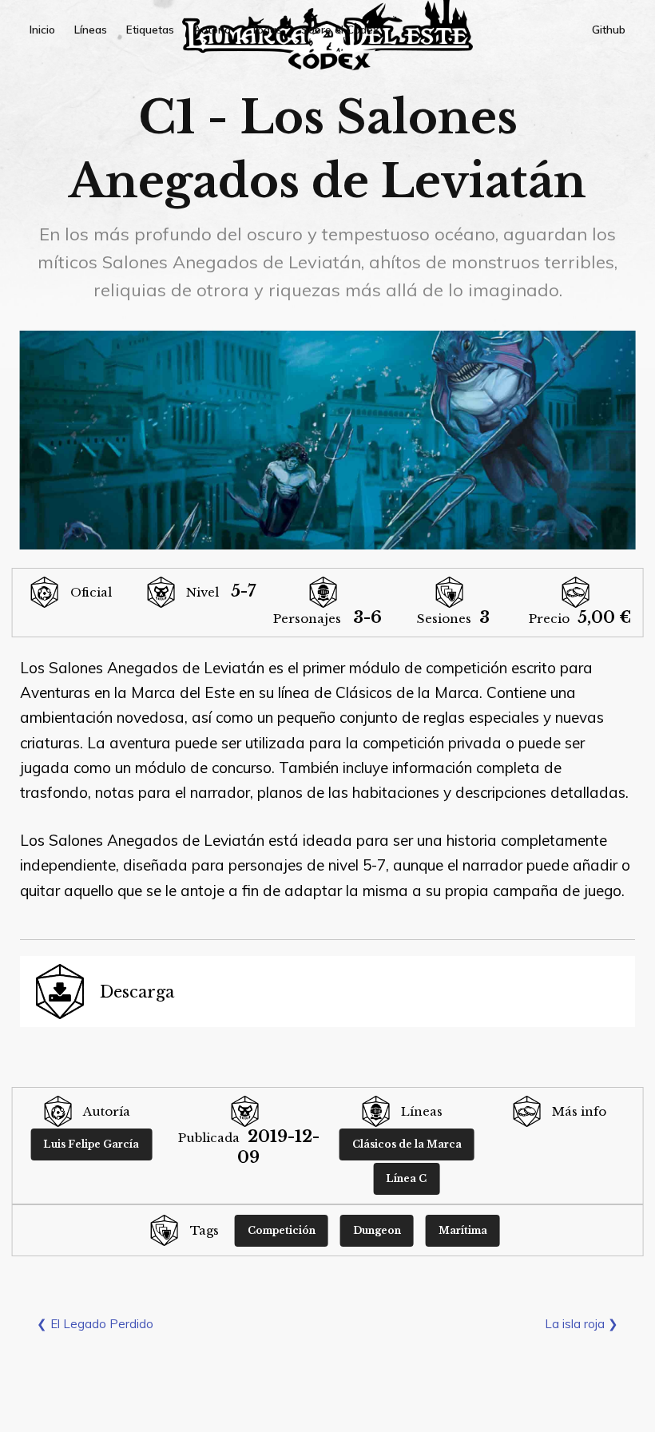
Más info (579, 1111)
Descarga (137, 992)
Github (608, 29)
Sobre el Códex (340, 29)
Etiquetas (150, 29)
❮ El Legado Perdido (95, 1323)
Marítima (463, 1230)
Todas (266, 29)
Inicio (42, 29)
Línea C (406, 1178)
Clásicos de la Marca (407, 1144)
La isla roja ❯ (581, 1323)
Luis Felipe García (91, 1144)
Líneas (90, 29)
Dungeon (377, 1230)
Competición (282, 1230)
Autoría (212, 29)
